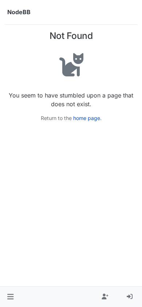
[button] (10, 297)
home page (86, 118)
